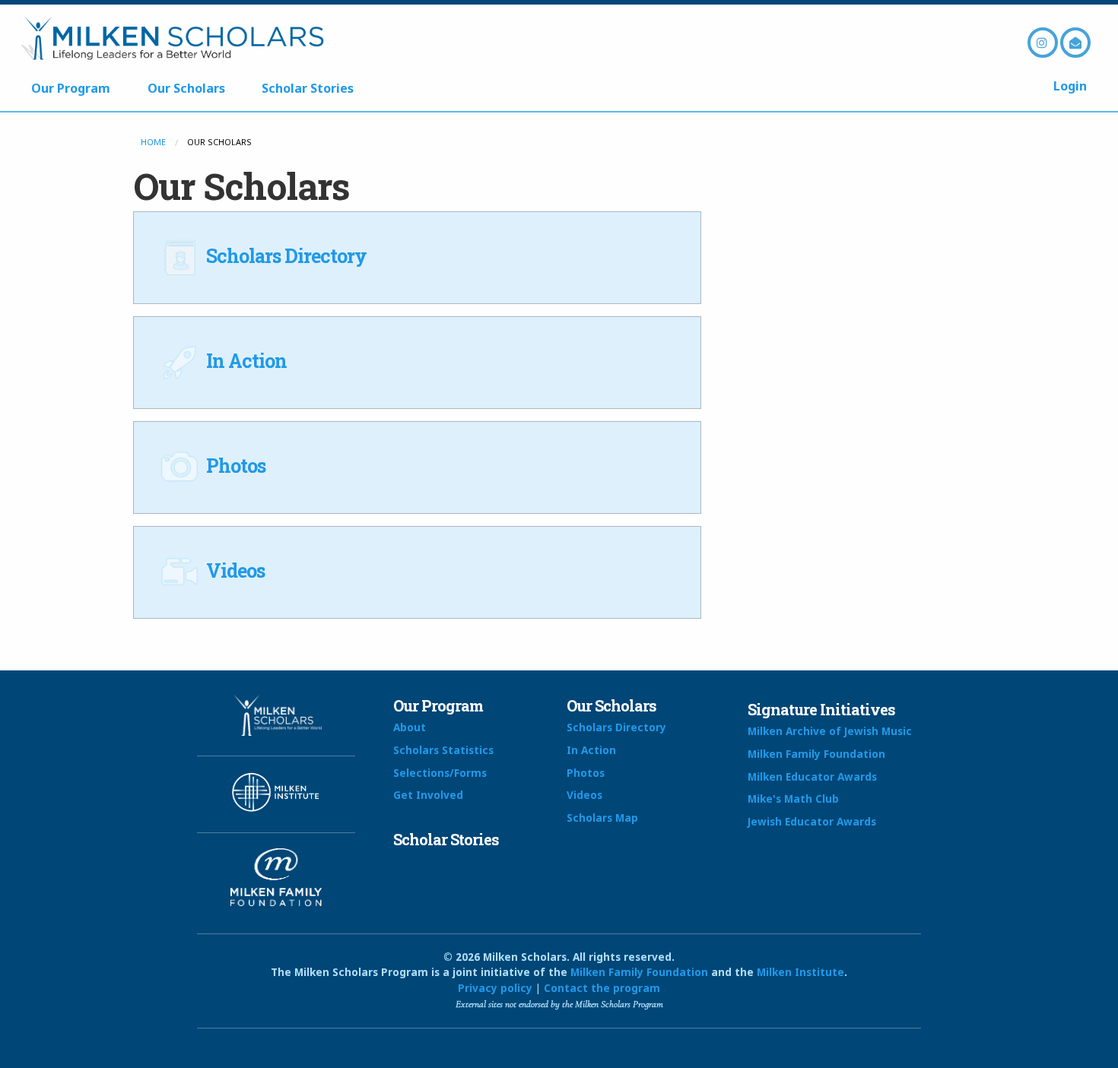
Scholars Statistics (443, 750)
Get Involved (428, 795)
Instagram (1042, 42)
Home (153, 141)
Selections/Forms (440, 772)
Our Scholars (186, 88)
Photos (233, 465)
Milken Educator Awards (812, 776)
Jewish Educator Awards (812, 821)
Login (1070, 86)
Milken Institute (800, 972)
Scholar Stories (308, 88)
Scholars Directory (284, 255)
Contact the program (602, 988)
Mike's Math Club (793, 798)
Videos (233, 570)
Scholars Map (602, 817)
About (409, 727)
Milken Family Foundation (816, 753)
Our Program (70, 88)
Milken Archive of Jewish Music (830, 731)
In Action (244, 360)
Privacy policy (495, 988)
